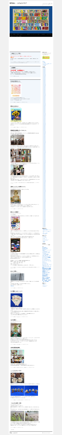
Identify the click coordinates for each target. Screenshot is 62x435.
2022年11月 (44, 104)
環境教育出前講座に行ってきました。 (19, 130)
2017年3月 (44, 158)
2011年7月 (44, 213)
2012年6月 (44, 204)
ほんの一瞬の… (14, 271)
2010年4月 (44, 225)
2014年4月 (44, 186)
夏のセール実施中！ (15, 212)
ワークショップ (17, 62)
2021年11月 (44, 114)
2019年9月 (44, 133)
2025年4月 (44, 80)
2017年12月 (44, 150)
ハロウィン (44, 265)
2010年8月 (44, 222)
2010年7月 (44, 223)
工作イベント (46, 270)
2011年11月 (44, 210)
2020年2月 (44, 129)
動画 (43, 267)
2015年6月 (44, 175)
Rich (19, 131)
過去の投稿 (12, 429)
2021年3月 (44, 120)
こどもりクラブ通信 (47, 252)
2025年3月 (44, 81)
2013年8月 (44, 193)
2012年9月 (44, 202)
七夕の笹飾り (13, 320)
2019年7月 (44, 135)
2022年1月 (44, 112)
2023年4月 (44, 100)
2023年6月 (44, 98)
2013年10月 (44, 191)
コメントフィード (45, 285)
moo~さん (19, 272)
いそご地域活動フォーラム (46, 251)
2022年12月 (44, 103)
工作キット (38, 34)
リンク (43, 61)
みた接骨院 (44, 65)
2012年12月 (44, 199)
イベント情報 (18, 61)
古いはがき (18, 316)
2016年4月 (44, 167)
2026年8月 (44, 67)
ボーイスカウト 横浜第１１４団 (47, 63)
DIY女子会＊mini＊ (44, 249)
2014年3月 (44, 187)
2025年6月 (44, 79)
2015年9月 (44, 172)
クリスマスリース (13, 62)
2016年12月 (44, 160)
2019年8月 (44, 134)
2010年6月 (44, 224)
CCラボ (43, 247)
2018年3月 (44, 148)
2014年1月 (44, 189)
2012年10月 (44, 201)
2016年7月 (44, 164)
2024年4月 (44, 90)
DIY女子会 (28, 34)
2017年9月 (44, 153)
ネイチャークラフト (22, 61)
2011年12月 (44, 209)
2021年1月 (44, 122)
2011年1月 (44, 218)
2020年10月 (44, 124)
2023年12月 (44, 93)
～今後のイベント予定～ (16, 53)
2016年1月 (44, 169)
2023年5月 (44, 99)
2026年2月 (44, 72)
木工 (43, 275)
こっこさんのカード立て (16, 370)
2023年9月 (44, 96)
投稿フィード (44, 284)
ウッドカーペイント (46, 259)
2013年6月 (44, 194)
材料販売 (44, 275)
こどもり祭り (44, 253)
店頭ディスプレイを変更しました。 (18, 186)
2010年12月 (44, 219)
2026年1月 (44, 73)
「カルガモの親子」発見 (16, 403)
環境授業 (28, 182)
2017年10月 (44, 152)
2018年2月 (44, 149)
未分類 (14, 208)
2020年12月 (44, 123)
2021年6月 (44, 118)
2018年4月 (44, 147)
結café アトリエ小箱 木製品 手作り (46, 280)
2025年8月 (44, 77)
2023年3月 (44, 101)
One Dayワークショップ (23, 34)
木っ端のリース (44, 273)
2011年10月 (44, 211)
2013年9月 (44, 192)
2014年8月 (44, 183)
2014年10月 (44, 181)
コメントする (25, 62)
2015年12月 (44, 170)
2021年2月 (44, 121)
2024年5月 (44, 89)
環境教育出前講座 (32, 182)
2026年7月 (44, 68)
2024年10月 (44, 85)
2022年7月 (44, 107)
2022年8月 (44, 106)
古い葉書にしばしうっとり (16, 291)
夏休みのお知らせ (14, 106)
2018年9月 (44, 143)
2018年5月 (44, 146)
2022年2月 (44, 111)
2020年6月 (44, 126)
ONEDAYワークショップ (30, 61)
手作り (20, 399)
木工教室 (46, 275)
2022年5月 (44, 109)
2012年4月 (44, 206)
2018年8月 (44, 144)
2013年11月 (44, 190)
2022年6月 (44, 108)
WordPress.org (44, 286)
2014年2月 (44, 188)
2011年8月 (44, 212)
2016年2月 (44, 168)
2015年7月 (44, 174)
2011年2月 (44, 217)
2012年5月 (44, 205)
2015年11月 (44, 171)
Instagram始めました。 (16, 81)
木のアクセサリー (46, 274)
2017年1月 (44, 159)
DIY (45, 247)
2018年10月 (44, 142)
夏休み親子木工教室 (46, 268)
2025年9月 (44, 76)
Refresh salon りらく (45, 64)
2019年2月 (44, 139)
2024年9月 (44, 86)
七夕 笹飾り (18, 344)
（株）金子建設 (45, 281)
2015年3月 (44, 177)
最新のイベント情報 (16, 34)
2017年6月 (44, 155)
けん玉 (43, 252)
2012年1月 (44, 208)
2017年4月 (44, 157)
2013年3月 (44, 197)
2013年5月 (44, 195)
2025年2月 (44, 82)
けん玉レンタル (45, 238)
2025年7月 (44, 78)
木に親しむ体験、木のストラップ (23, 182)
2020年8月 (44, 125)
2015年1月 (44, 179)
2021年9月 (44, 115)
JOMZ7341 (12, 285)
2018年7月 (44, 145)
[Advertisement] (31, 43)
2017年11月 (44, 151)
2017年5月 (44, 156)
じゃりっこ (19, 54)
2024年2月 (44, 92)
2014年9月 (44, 182)
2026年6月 (44, 69)
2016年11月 (44, 161)
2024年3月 (44, 91)
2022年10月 (44, 105)
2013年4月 (44, 196)
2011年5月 (44, 215)
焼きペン (44, 277)
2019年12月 (44, 131)
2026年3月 (44, 71)
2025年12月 (44, 74)
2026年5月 (44, 70)
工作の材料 (22, 62)
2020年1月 (44, 130)
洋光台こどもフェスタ (45, 276)
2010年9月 (44, 221)
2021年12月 (44, 113)
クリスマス (37, 61)
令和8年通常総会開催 (15, 347)
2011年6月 (44, 214)
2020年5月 (44, 127)
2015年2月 (44, 178)
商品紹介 (15, 399)
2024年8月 (44, 87)
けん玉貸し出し (43, 34)
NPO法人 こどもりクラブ (18, 3)
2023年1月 (44, 102)
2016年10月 (44, 162)
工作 (19, 62)
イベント (45, 256)
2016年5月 (44, 166)
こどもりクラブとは (49, 34)
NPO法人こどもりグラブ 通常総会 (21, 367)
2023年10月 (44, 95)
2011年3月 (44, 216)
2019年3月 (44, 138)
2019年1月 (44, 140)
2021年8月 (44, 116)
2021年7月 (44, 117)
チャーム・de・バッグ (34, 34)
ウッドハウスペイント (46, 260)
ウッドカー (45, 258)
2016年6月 (44, 165)
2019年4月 (44, 137)
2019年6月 (44, 136)
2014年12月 (44, 180)
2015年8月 (44, 173)
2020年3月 (44, 128)
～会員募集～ (13, 67)
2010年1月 (44, 226)
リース (48, 265)
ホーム (11, 34)
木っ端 (21, 399)
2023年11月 (44, 94)
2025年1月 (44, 83)
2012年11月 (44, 200)
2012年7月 (44, 203)
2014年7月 (44, 184)
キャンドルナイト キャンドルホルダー (46, 261)
